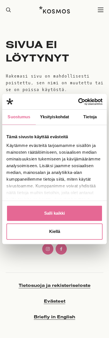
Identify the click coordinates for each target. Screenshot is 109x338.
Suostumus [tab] (19, 116)
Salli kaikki (54, 213)
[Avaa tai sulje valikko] (100, 10)
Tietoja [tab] (90, 116)
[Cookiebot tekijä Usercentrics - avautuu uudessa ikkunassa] (78, 101)
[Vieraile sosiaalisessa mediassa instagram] (47, 249)
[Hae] (8, 10)
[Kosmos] (54, 10)
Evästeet (54, 301)
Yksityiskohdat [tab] (54, 116)
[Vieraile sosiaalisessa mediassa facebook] (61, 249)
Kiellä (54, 231)
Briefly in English (54, 316)
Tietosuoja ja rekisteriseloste (55, 285)
